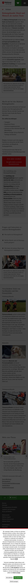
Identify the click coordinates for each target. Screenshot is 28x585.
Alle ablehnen (9, 577)
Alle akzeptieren (18, 577)
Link (16, 559)
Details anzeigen (14, 581)
